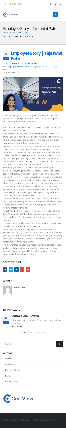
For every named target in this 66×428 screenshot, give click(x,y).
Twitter (11, 269)
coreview (13, 63)
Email (28, 269)
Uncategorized (11, 381)
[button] (22, 332)
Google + (22, 269)
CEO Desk (9, 364)
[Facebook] (50, 4)
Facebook (5, 269)
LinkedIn (16, 269)
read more (16, 326)
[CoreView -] (10, 14)
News (7, 376)
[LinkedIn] (60, 4)
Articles (8, 358)
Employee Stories (29, 63)
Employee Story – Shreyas (25, 315)
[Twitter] (55, 4)
